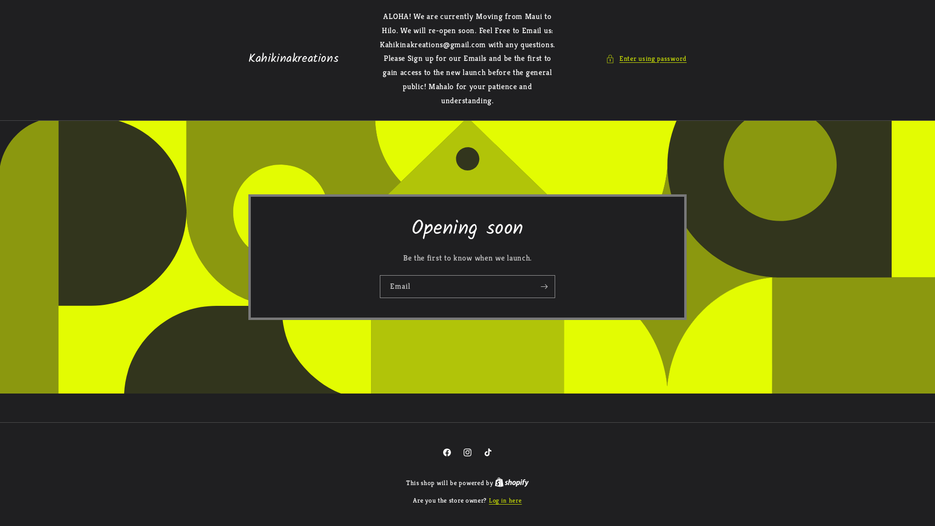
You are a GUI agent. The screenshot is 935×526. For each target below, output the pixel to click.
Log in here (505, 500)
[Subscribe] (544, 286)
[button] (646, 59)
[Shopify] (512, 483)
